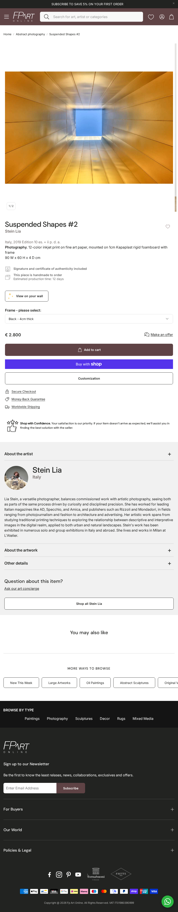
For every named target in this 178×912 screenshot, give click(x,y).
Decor (105, 718)
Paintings (32, 718)
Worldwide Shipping (26, 406)
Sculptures (83, 718)
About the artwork (21, 550)
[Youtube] (78, 875)
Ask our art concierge (21, 588)
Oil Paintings (95, 683)
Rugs (121, 718)
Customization (89, 378)
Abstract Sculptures (134, 683)
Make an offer (162, 334)
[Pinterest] (69, 875)
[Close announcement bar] (173, 3)
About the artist (18, 454)
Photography (57, 718)
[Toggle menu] (6, 17)
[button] (91, 17)
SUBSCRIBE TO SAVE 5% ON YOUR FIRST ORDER (87, 4)
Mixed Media (143, 718)
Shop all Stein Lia (89, 603)
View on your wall (29, 296)
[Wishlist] (151, 17)
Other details (16, 563)
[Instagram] (59, 875)
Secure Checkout (24, 391)
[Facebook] (49, 875)
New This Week (21, 683)
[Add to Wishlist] (168, 226)
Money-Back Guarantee (28, 399)
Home (7, 34)
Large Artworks (59, 683)
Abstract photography (30, 34)
